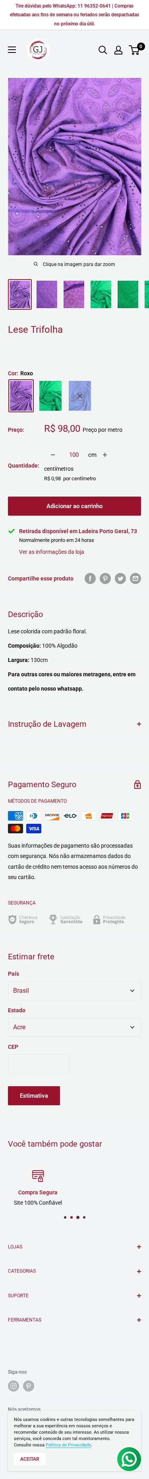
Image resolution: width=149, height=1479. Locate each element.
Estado (16, 1010)
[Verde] (50, 395)
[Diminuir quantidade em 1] (53, 454)
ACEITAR (29, 1459)
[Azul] (80, 395)
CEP (13, 1047)
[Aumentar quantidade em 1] (105, 454)
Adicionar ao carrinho (74, 506)
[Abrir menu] (12, 50)
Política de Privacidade (68, 1445)
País (13, 973)
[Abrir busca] (103, 50)
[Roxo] (21, 395)
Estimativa (34, 1095)
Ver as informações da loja (51, 552)
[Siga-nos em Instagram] (13, 1386)
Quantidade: (23, 465)
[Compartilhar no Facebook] (90, 578)
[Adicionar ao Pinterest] (105, 578)
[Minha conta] (118, 50)
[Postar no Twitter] (120, 578)
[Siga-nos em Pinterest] (28, 1386)
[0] (134, 50)
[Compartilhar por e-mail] (135, 578)
